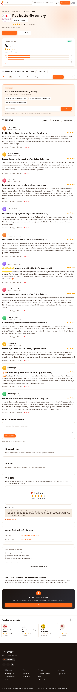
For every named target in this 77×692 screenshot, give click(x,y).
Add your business (44, 680)
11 (41, 499)
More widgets (9, 519)
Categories (49, 3)
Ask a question (9, 436)
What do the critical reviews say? (16, 98)
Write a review (39, 3)
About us (26, 674)
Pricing (40, 677)
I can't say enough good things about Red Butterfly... (25, 213)
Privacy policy (40, 688)
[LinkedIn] (12, 664)
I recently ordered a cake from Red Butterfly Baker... (25, 159)
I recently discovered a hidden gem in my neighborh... (26, 398)
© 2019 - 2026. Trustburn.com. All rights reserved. (18, 688)
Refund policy (62, 688)
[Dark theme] (73, 3)
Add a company (10, 680)
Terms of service (51, 688)
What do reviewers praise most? (40, 98)
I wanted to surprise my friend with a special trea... (25, 185)
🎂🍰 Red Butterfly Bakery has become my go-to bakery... (28, 372)
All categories (9, 674)
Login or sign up (63, 674)
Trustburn (8, 652)
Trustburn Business (44, 674)
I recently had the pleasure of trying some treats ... (25, 348)
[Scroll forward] (73, 619)
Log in (57, 3)
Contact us (26, 677)
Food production (16, 11)
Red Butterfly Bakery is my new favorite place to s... (25, 322)
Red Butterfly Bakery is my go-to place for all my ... (24, 133)
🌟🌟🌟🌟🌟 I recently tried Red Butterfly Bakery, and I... (28, 268)
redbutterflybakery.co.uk (30, 535)
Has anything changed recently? (16, 102)
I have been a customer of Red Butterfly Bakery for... (25, 239)
